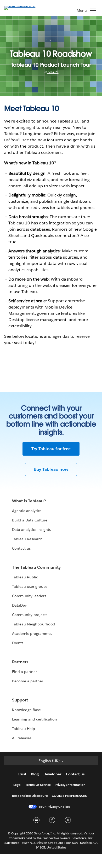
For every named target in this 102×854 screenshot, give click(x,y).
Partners (20, 662)
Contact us (21, 548)
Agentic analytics (26, 510)
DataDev (19, 605)
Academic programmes (32, 633)
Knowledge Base (26, 709)
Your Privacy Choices (54, 806)
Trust (22, 774)
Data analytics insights (31, 529)
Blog (35, 774)
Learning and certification (34, 719)
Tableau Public (25, 577)
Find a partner (24, 671)
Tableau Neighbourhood (33, 624)
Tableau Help (23, 728)
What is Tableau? (29, 501)
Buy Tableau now (51, 469)
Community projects (29, 614)
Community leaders (29, 596)
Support (20, 700)
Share (53, 72)
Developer (52, 774)
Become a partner (27, 681)
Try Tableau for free (51, 448)
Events (17, 643)
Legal (17, 784)
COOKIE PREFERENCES (69, 795)
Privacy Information (70, 784)
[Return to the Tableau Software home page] (22, 5)
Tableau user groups (29, 586)
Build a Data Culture (29, 520)
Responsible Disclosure (30, 795)
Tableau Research (27, 539)
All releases (21, 738)
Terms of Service (38, 784)
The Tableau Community (36, 567)
